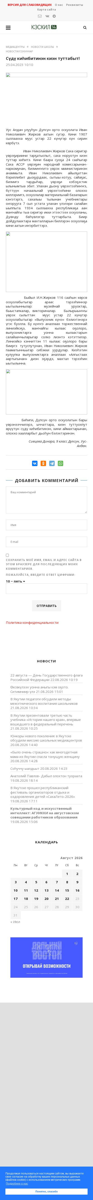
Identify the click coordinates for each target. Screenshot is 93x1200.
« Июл (15, 921)
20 (46, 898)
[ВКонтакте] (34, 463)
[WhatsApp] (60, 463)
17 (16, 898)
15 (67, 890)
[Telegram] (52, 463)
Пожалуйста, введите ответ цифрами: (40, 575)
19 (36, 898)
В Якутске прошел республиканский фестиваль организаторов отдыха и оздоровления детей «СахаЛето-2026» (42, 792)
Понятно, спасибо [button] (46, 1191)
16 (77, 890)
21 (57, 898)
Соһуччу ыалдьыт (24, 768)
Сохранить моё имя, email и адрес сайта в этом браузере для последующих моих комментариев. (44, 564)
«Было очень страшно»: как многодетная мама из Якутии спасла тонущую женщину (45, 754)
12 (36, 890)
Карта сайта (46, 9)
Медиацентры (15, 46)
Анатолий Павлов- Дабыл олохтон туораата (46, 776)
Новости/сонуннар (19, 51)
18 (26, 898)
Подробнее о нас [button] (17, 1183)
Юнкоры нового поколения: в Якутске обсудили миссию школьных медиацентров (46, 738)
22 (67, 898)
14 (57, 890)
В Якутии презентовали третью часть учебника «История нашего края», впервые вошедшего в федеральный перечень (45, 719)
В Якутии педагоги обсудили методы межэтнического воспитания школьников (44, 701)
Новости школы (42, 46)
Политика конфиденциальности (32, 622)
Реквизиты (74, 5)
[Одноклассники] (43, 463)
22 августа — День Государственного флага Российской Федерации (46, 677)
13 (46, 890)
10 (16, 890)
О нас (59, 5)
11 (26, 890)
